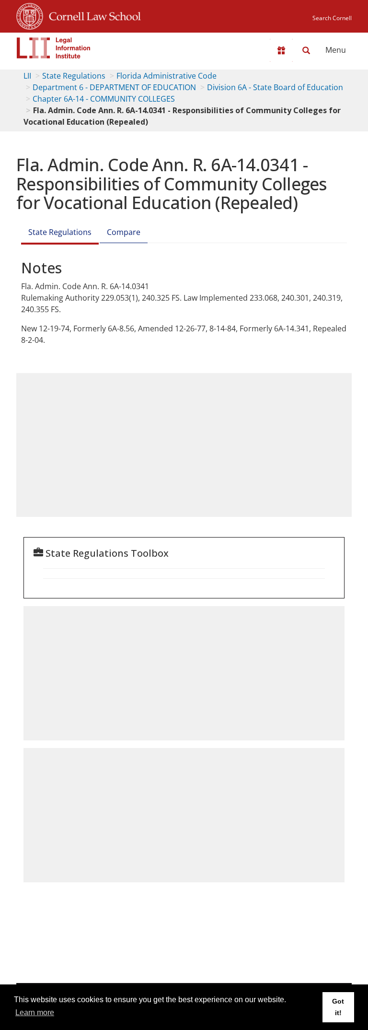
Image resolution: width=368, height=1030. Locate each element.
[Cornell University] (29, 15)
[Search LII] (306, 50)
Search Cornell (332, 18)
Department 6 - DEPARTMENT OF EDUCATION (114, 87)
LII (27, 75)
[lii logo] (54, 48)
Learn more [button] (34, 1012)
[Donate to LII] (281, 50)
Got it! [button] (338, 1007)
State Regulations (73, 75)
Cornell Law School (92, 15)
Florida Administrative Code (166, 75)
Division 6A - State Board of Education (275, 87)
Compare (123, 232)
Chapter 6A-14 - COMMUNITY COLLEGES (104, 99)
